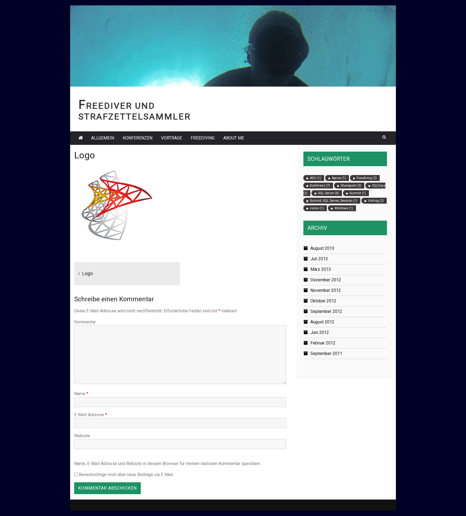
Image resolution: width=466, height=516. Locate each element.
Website (82, 435)
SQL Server (328, 193)
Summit (358, 193)
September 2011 (326, 353)
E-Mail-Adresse (90, 414)
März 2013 (320, 269)
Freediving (203, 138)
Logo (87, 273)
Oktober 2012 (323, 300)
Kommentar (85, 321)
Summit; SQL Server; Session (333, 201)
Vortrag (376, 201)
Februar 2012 (322, 343)
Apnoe (339, 178)
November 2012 (325, 290)
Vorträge (171, 138)
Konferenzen (137, 138)
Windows (343, 208)
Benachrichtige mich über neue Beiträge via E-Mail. (126, 474)
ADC (315, 178)
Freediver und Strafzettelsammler (134, 111)
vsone (317, 208)
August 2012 (322, 321)
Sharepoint (351, 185)
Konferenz (320, 185)
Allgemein (102, 138)
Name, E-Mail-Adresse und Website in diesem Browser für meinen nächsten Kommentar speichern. (167, 463)
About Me (233, 138)
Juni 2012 (319, 332)
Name (81, 393)
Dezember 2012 (325, 279)
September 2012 (326, 311)
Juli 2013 (319, 258)
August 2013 (322, 248)
